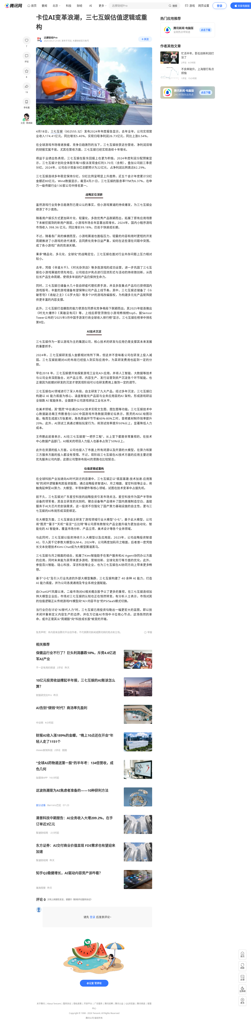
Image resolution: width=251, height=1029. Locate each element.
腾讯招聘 (109, 1003)
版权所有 (98, 1018)
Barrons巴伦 (54, 805)
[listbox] (94, 765)
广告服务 (98, 1003)
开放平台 (88, 1003)
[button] (205, 29)
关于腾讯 (41, 1003)
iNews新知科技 (44, 750)
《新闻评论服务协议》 (82, 899)
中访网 (39, 722)
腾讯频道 (141, 1003)
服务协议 (67, 1003)
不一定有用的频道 (45, 667)
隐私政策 (77, 1003)
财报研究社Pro (44, 695)
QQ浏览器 (130, 1003)
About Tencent (54, 1003)
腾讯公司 (90, 1018)
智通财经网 (42, 833)
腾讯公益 (119, 1003)
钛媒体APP (41, 777)
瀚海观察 (41, 888)
